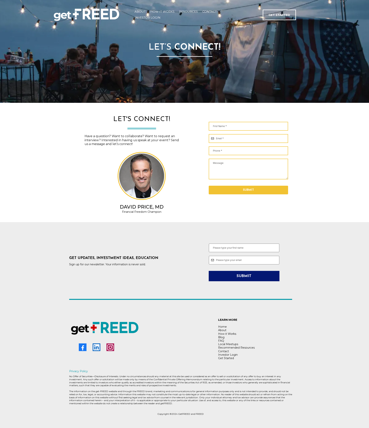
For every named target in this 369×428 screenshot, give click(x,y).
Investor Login (228, 354)
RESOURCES (188, 11)
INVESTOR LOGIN (147, 17)
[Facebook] (83, 347)
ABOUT (140, 11)
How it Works (227, 334)
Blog (221, 337)
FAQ (221, 340)
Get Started (226, 358)
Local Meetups (228, 344)
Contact (223, 351)
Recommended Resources (236, 347)
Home (222, 326)
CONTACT (209, 11)
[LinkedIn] (96, 347)
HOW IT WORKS (162, 11)
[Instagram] (110, 347)
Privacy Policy (78, 371)
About (222, 330)
